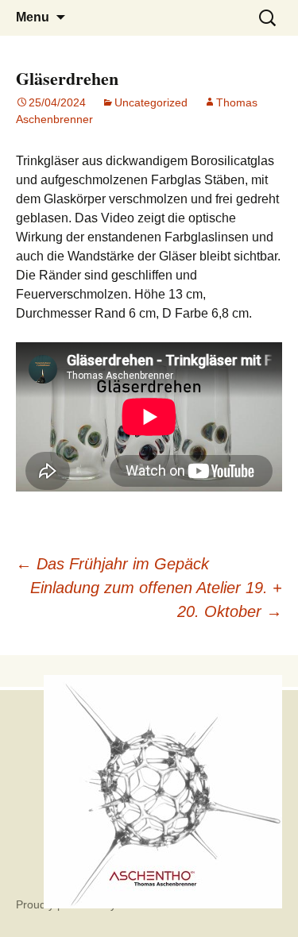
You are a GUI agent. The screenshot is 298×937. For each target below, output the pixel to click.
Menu (32, 17)
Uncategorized (151, 102)
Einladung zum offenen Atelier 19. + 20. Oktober (156, 599)
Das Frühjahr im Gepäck (112, 564)
